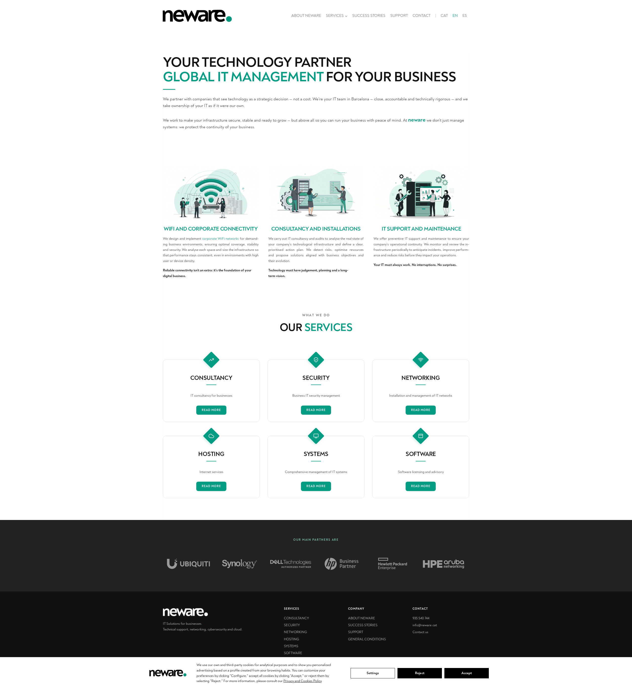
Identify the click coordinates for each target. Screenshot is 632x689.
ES (464, 15)
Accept (466, 673)
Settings (373, 673)
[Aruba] (392, 564)
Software (293, 653)
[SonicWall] (443, 563)
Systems (291, 646)
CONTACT (422, 15)
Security (292, 625)
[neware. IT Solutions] (207, 612)
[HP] (290, 564)
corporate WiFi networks (220, 239)
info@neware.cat (425, 625)
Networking (295, 632)
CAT (444, 15)
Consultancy (296, 618)
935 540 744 (421, 618)
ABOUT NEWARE (306, 15)
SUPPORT (399, 15)
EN (455, 15)
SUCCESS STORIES (368, 15)
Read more (211, 410)
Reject (419, 673)
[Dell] (239, 564)
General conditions (367, 639)
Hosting (291, 639)
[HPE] (341, 564)
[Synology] (188, 564)
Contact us (420, 632)
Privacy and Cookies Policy (302, 681)
